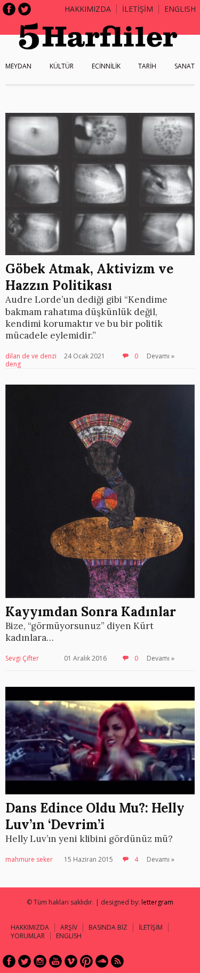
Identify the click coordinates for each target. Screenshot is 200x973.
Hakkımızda (88, 9)
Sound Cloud (101, 961)
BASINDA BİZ (108, 927)
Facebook (9, 9)
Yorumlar (28, 935)
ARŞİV (68, 927)
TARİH (147, 66)
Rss (117, 961)
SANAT (184, 66)
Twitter (24, 9)
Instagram (40, 961)
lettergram (157, 902)
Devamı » (160, 356)
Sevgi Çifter (22, 658)
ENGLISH (180, 9)
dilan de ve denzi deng (31, 360)
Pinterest (86, 961)
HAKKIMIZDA (30, 927)
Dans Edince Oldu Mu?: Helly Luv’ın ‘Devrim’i (95, 816)
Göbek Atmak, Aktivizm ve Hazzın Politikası (89, 277)
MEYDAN (18, 66)
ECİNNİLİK (106, 66)
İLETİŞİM (137, 9)
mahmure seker (29, 859)
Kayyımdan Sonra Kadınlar (90, 611)
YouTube (55, 961)
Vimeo (71, 961)
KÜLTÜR (62, 66)
